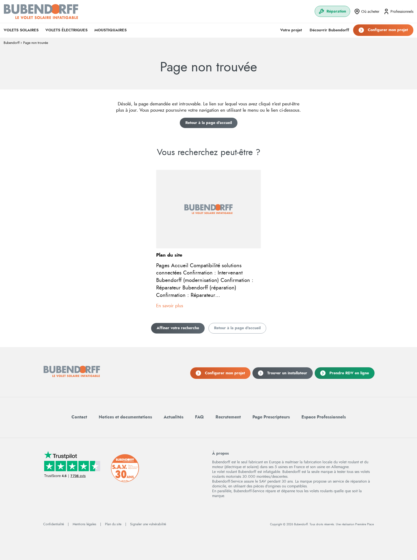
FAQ (199, 417)
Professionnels (401, 12)
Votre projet (291, 30)
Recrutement (228, 417)
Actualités (173, 417)
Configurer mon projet (388, 30)
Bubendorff (12, 43)
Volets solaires (21, 30)
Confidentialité (53, 524)
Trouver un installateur (287, 373)
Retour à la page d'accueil (208, 123)
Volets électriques (66, 30)
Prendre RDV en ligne (349, 373)
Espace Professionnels (323, 417)
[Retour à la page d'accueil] (41, 11)
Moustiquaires (110, 30)
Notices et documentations (125, 417)
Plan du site (113, 524)
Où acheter (370, 12)
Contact (79, 417)
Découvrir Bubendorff (329, 30)
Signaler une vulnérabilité (148, 524)
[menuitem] (332, 11)
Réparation (336, 11)
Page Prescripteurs (271, 417)
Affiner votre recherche (178, 328)
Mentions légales (84, 524)
